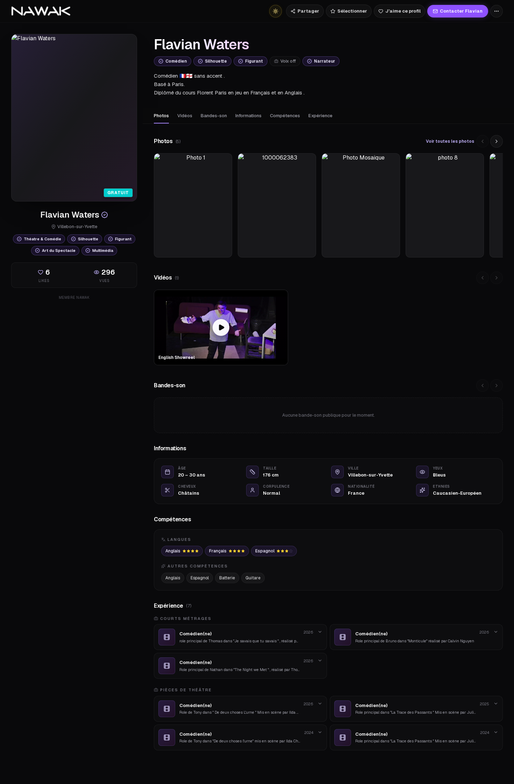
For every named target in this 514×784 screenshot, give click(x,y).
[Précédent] (482, 141)
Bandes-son (214, 116)
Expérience (320, 116)
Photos (161, 116)
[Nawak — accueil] (40, 11)
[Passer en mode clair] (275, 11)
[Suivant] (496, 141)
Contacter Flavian (461, 11)
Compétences (285, 116)
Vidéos (184, 116)
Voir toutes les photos (450, 141)
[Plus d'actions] (496, 11)
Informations (248, 116)
